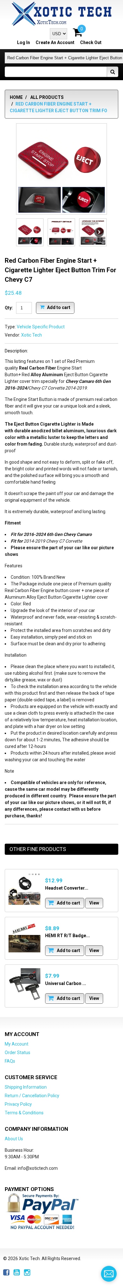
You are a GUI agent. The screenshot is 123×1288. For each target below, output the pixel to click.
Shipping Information (26, 1087)
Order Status (17, 1052)
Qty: (9, 307)
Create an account (55, 42)
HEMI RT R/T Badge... (67, 935)
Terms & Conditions (24, 1112)
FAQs (10, 1061)
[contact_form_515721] (109, 1274)
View (94, 902)
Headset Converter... (66, 888)
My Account (16, 1043)
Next (99, 232)
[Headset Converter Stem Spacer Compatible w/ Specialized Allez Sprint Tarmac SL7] (24, 889)
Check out (91, 42)
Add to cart (58, 307)
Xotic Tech (31, 335)
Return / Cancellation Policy (32, 1095)
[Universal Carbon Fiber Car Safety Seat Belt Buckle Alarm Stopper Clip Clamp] (24, 984)
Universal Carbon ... (65, 983)
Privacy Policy (18, 1104)
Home (16, 97)
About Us (14, 1138)
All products (47, 97)
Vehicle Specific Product (41, 326)
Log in (23, 42)
